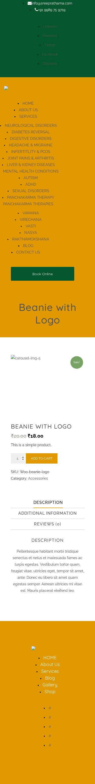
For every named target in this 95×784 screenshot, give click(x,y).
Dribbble (50, 64)
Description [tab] (48, 502)
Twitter (50, 45)
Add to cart (41, 458)
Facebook (50, 54)
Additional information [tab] (47, 513)
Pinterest (50, 36)
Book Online (42, 274)
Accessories (38, 478)
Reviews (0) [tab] (47, 524)
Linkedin (50, 26)
